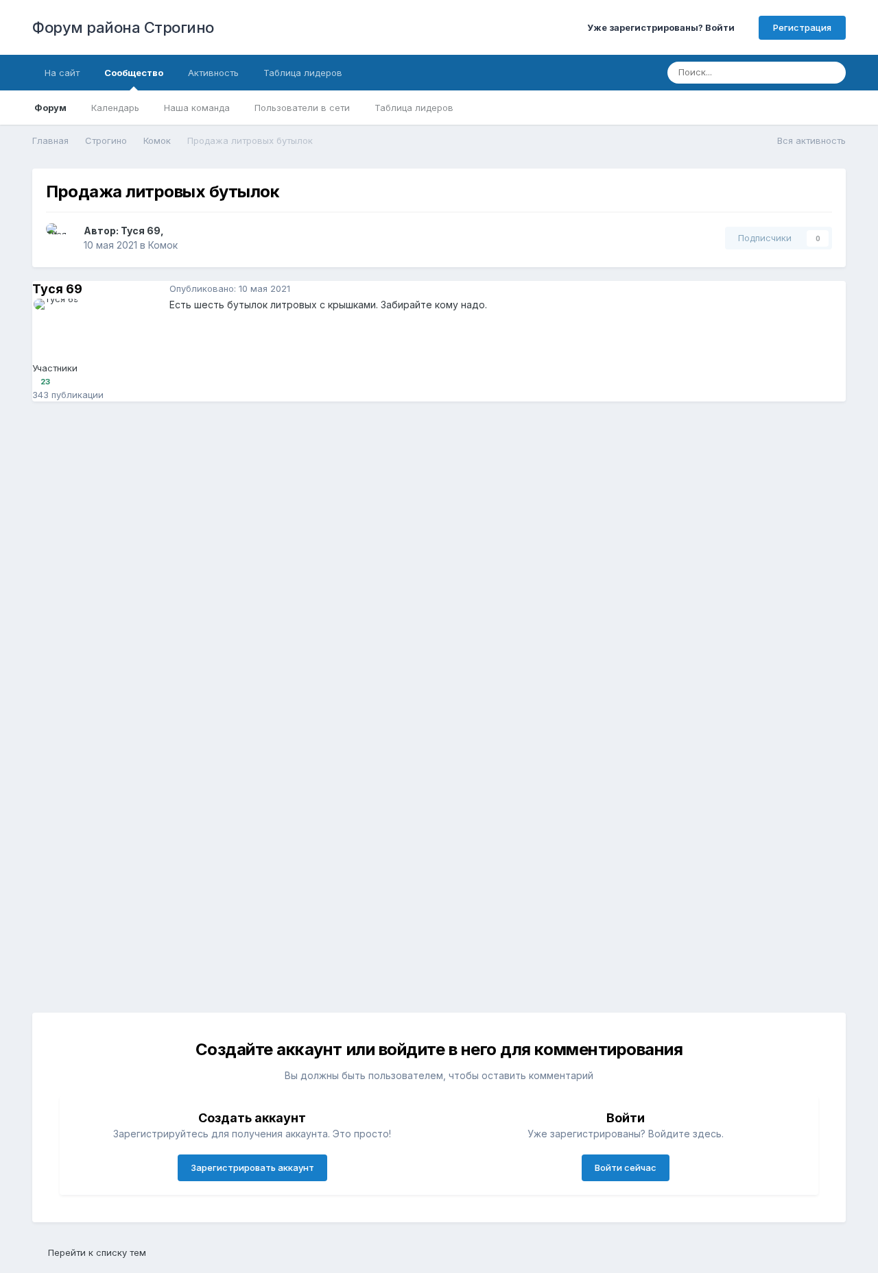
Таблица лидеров (414, 107)
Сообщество (133, 72)
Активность (213, 72)
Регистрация (802, 27)
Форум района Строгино (123, 27)
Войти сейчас (625, 1167)
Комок (163, 245)
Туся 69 (141, 230)
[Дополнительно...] (832, 289)
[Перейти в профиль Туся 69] (61, 238)
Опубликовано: (229, 288)
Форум (50, 107)
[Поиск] (831, 73)
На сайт (62, 72)
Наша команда (197, 107)
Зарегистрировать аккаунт (252, 1167)
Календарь (115, 107)
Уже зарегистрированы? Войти (663, 27)
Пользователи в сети (302, 107)
